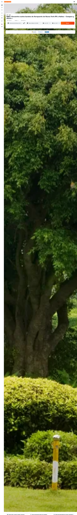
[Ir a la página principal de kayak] (7, 1)
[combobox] (9, 20)
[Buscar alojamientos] (1, 7)
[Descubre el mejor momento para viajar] (1, 18)
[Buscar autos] (1, 10)
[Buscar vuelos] (1, 5)
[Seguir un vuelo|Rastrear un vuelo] (1, 15)
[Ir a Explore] (1, 13)
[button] (2, 2)
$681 (8, 16)
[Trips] (1, 21)
